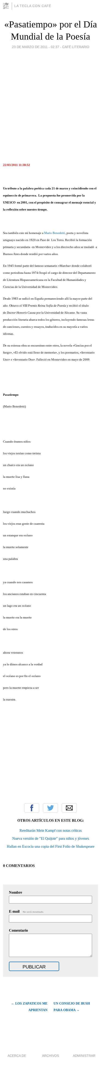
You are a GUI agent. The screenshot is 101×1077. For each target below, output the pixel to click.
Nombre (15, 892)
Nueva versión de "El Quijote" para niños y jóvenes (50, 838)
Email (69, 808)
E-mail (26, 911)
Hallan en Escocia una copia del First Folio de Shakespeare (50, 846)
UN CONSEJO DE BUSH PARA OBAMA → (72, 1007)
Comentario (18, 930)
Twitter (50, 808)
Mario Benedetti (54, 233)
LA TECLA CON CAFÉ (32, 6)
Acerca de (17, 1056)
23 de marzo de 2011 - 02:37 (35, 47)
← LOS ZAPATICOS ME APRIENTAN (29, 1007)
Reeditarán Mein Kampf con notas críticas (50, 830)
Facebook (31, 808)
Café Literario (75, 47)
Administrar (84, 1056)
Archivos (50, 1056)
